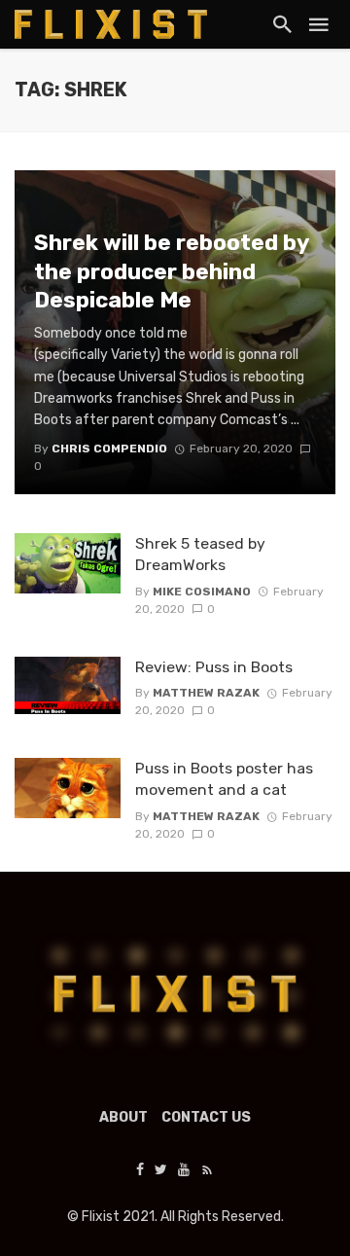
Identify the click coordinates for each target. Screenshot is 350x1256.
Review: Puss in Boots (214, 667)
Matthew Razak (206, 693)
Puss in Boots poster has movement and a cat (224, 779)
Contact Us (206, 1117)
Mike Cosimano (202, 591)
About (123, 1117)
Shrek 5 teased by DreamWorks (200, 554)
